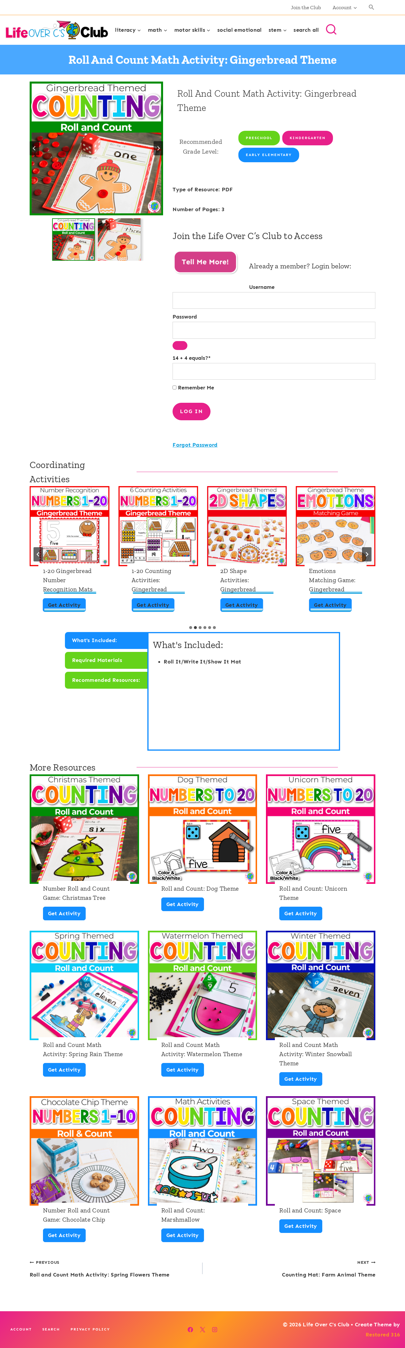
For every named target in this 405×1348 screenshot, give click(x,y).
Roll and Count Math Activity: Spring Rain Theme (83, 1049)
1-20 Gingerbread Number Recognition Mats (68, 580)
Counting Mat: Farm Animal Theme (328, 1269)
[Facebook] (190, 1329)
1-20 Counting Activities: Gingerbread (152, 580)
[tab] (190, 627)
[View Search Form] (331, 30)
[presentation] (69, 526)
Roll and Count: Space (310, 1210)
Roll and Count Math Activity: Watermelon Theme (201, 1049)
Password (185, 316)
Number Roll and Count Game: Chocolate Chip (76, 1215)
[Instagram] (214, 1329)
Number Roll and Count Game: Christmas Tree (76, 893)
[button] (371, 7)
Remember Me (195, 387)
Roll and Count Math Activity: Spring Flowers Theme (100, 1269)
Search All (306, 30)
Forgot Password (195, 445)
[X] (202, 1329)
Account (21, 1329)
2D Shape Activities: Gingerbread (238, 580)
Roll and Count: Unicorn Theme (313, 893)
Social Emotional (239, 30)
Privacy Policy (90, 1329)
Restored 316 (383, 1334)
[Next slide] (158, 148)
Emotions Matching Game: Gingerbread (332, 580)
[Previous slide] (38, 554)
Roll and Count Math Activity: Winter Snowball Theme (315, 1054)
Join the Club (306, 7)
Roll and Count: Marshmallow (183, 1215)
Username (262, 287)
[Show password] (180, 345)
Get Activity (66, 606)
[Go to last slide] (34, 148)
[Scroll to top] (390, 1325)
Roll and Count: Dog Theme (200, 888)
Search (51, 1329)
